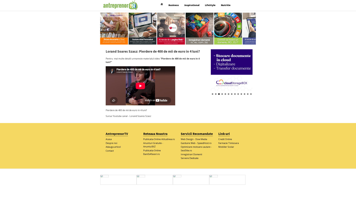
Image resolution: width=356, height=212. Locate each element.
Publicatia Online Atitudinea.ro (159, 139)
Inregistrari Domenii (191, 154)
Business (174, 5)
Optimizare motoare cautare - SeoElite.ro (196, 148)
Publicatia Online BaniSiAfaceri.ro (152, 152)
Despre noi (111, 143)
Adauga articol (113, 146)
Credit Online (225, 139)
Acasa (109, 139)
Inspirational (191, 5)
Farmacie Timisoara (228, 143)
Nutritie (225, 5)
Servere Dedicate (189, 158)
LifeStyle (210, 5)
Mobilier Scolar (226, 146)
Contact (110, 150)
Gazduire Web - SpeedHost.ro (196, 143)
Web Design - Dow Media (194, 139)
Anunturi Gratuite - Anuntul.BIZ (153, 145)
